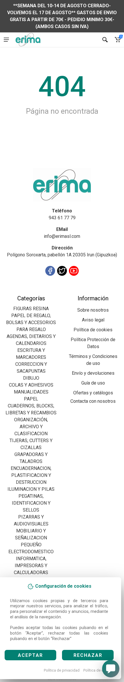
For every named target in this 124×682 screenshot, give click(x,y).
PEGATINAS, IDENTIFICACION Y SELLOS (31, 503)
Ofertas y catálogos (93, 393)
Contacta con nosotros (93, 401)
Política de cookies (99, 670)
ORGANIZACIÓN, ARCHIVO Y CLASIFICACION (31, 426)
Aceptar (30, 655)
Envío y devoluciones (93, 373)
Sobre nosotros (93, 310)
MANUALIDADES (31, 392)
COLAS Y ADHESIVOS (31, 385)
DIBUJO (31, 378)
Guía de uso (93, 383)
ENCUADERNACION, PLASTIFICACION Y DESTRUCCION (31, 475)
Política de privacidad (62, 670)
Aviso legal (93, 320)
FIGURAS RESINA (31, 308)
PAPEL (31, 399)
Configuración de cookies (37, 291)
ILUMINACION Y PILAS (31, 489)
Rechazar (88, 655)
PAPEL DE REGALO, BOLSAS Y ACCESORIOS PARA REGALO (31, 322)
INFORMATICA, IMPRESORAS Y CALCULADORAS (31, 565)
